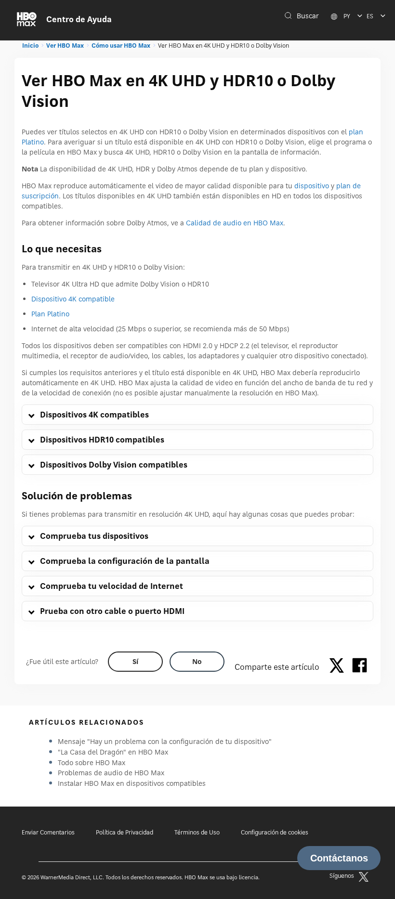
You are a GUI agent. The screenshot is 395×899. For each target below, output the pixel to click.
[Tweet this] (339, 667)
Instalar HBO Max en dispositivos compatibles (132, 783)
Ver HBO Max (65, 45)
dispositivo (311, 185)
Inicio (30, 45)
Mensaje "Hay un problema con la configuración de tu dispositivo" (165, 741)
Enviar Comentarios (48, 832)
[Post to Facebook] (360, 667)
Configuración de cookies (274, 832)
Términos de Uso (197, 832)
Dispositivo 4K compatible (73, 298)
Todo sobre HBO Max (91, 762)
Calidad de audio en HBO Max (234, 222)
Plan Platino (50, 313)
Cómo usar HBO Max (121, 45)
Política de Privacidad (124, 832)
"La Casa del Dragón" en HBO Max (113, 751)
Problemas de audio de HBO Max (111, 772)
